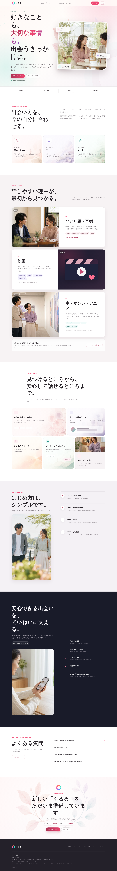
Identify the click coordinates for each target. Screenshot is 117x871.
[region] (58, 149)
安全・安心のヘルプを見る (20, 643)
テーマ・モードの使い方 (94, 345)
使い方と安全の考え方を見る (73, 237)
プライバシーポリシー (77, 846)
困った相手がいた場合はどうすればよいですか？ (79, 762)
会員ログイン (95, 3)
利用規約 (70, 846)
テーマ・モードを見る (33, 75)
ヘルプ (102, 3)
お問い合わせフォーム (101, 846)
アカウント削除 (87, 846)
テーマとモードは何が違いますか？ (79, 740)
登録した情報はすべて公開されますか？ (79, 755)
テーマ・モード (53, 3)
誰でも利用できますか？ (79, 747)
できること (61, 3)
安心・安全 (68, 3)
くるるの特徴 (44, 3)
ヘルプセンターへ (18, 757)
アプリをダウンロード (18, 75)
